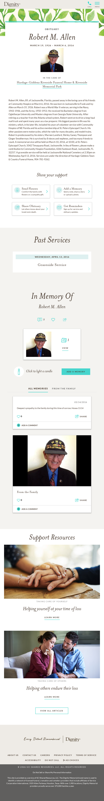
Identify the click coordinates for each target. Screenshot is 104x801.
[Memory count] (40, 319)
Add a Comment (30, 425)
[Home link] (12, 4)
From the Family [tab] (64, 388)
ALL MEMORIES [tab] (38, 388)
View (65, 348)
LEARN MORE (52, 617)
